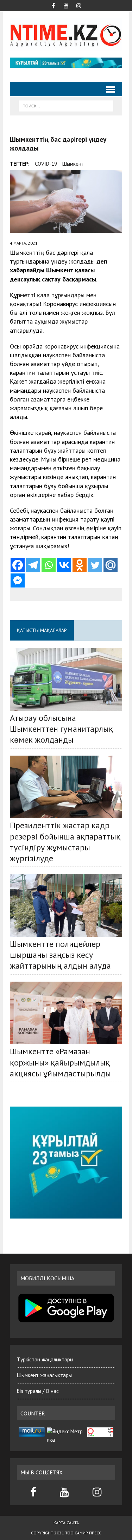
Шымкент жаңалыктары (44, 1375)
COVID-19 (46, 163)
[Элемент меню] (53, 4)
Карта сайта (66, 1522)
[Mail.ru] (110, 565)
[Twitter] (95, 565)
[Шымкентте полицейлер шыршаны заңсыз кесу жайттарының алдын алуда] (66, 905)
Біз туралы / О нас (38, 1391)
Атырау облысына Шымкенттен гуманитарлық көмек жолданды (61, 728)
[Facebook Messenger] (18, 580)
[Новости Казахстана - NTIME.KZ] (66, 34)
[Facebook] (18, 565)
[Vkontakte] (64, 565)
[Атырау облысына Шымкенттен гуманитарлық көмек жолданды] (66, 679)
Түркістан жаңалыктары (45, 1359)
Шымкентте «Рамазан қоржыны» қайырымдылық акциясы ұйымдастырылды (60, 1062)
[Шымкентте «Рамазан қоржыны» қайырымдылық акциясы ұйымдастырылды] (66, 1013)
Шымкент (73, 163)
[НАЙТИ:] (66, 105)
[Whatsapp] (49, 565)
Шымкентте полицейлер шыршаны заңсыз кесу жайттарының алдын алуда (60, 954)
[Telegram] (33, 565)
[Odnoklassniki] (80, 565)
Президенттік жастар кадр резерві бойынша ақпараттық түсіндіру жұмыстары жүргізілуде (65, 842)
